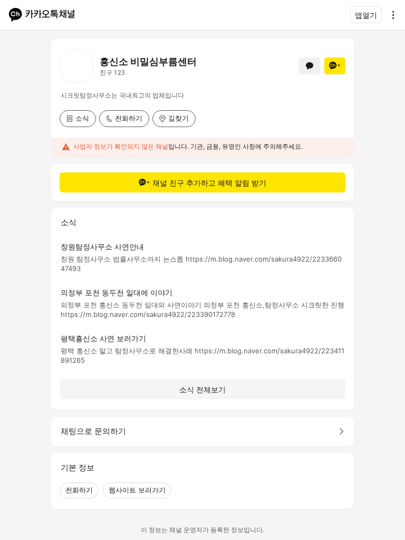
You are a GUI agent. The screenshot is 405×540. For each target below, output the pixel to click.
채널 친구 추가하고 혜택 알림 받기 (209, 182)
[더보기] (390, 14)
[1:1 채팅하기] (309, 65)
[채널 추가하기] (334, 65)
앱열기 (366, 15)
